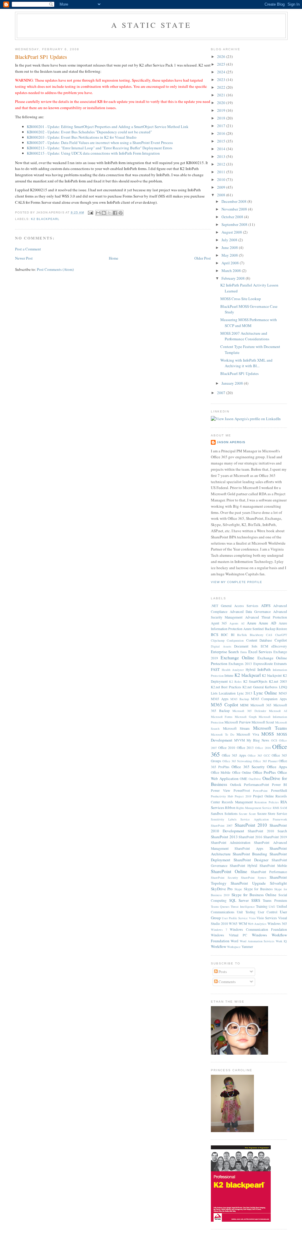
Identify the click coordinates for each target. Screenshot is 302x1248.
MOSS (267, 734)
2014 (221, 148)
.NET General (221, 605)
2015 (221, 141)
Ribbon (230, 807)
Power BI (279, 784)
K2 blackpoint (272, 675)
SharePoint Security (224, 877)
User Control (267, 912)
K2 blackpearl (45, 219)
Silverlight (278, 883)
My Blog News (258, 740)
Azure (251, 623)
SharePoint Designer (251, 859)
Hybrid (250, 669)
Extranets (280, 663)
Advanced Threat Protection (266, 617)
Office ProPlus (264, 772)
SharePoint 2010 (251, 825)
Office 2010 (226, 747)
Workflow (218, 946)
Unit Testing (246, 912)
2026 (221, 56)
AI (242, 623)
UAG (272, 906)
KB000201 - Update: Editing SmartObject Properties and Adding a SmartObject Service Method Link (107, 126)
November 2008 (234, 209)
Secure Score (247, 814)
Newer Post (24, 258)
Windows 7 (219, 929)
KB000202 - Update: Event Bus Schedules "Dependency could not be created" (89, 132)
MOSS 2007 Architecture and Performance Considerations (244, 336)
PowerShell (279, 790)
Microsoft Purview (237, 722)
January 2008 (232, 383)
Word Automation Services (257, 941)
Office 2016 (262, 748)
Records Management (237, 802)
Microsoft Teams (270, 728)
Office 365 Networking (237, 761)
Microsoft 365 (260, 705)
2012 (221, 164)
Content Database (259, 640)
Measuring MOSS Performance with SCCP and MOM (248, 322)
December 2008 (234, 201)
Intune (228, 675)
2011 (221, 171)
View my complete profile (236, 582)
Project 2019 (243, 796)
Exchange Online (237, 658)
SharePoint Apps (248, 848)
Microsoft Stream (236, 728)
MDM (244, 705)
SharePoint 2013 (224, 836)
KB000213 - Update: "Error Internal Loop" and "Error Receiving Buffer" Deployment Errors (99, 147)
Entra (243, 652)
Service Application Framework (263, 819)
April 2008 (230, 263)
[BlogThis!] (104, 213)
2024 (221, 72)
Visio (252, 918)
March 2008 (231, 270)
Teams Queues (220, 906)
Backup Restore (276, 629)
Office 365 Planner (265, 761)
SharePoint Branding (250, 854)
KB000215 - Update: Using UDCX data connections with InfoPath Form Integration (93, 153)
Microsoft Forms (222, 717)
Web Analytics (257, 924)
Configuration (235, 640)
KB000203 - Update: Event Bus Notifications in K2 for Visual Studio (82, 137)
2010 (221, 179)
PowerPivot (242, 790)
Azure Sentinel (253, 629)
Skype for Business (258, 889)
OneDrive (255, 779)
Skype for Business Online (254, 894)
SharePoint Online (229, 871)
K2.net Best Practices (226, 687)
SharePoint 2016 (250, 837)
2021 (221, 95)
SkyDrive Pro (222, 888)
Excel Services (260, 651)
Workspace (234, 947)
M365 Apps (220, 699)
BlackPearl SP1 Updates (41, 56)
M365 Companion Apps (269, 699)
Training (261, 906)
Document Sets (245, 646)
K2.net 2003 (278, 681)
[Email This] (98, 213)
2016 (221, 133)
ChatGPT (281, 635)
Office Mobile (221, 772)
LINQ (283, 687)
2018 (221, 118)
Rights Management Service (254, 808)
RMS (276, 808)
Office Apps (277, 766)
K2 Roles (235, 681)
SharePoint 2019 (275, 837)
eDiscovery (279, 646)
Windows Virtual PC (229, 935)
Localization (227, 693)
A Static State (151, 25)
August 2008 (232, 232)
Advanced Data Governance (250, 611)
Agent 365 (219, 623)
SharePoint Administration (230, 842)
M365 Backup (239, 699)
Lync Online (265, 693)
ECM (264, 646)
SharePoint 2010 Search (267, 831)
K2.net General (253, 687)
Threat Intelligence (243, 906)
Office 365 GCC (259, 755)
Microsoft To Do (222, 734)
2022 (221, 87)
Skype (238, 889)
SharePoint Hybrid (243, 865)
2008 (221, 195)
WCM (243, 923)
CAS (269, 635)
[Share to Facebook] (115, 213)
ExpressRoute (263, 663)
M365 (283, 693)
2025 (221, 64)
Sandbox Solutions (224, 813)
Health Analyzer (233, 670)
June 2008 (230, 247)
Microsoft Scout (263, 722)
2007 (221, 392)
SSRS (255, 900)
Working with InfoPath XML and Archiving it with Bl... (246, 363)
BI (232, 634)
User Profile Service (234, 918)
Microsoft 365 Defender (249, 711)
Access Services (246, 605)
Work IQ (281, 941)
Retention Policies (266, 802)
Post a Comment (28, 249)
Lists (214, 693)
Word (234, 941)
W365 (233, 923)
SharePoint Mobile (273, 865)
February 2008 (233, 278)
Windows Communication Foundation (258, 929)
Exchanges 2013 (240, 663)
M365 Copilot (224, 705)
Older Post (202, 258)
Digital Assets (221, 646)
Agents (233, 623)
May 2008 (230, 255)
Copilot (281, 640)
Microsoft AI (278, 711)
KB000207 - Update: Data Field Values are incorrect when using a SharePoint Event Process (100, 142)
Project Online (263, 796)
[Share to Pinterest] (121, 213)
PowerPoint (260, 791)
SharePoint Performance (269, 872)
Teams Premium (275, 900)
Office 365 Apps (234, 755)
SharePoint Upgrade (248, 883)
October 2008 (232, 216)
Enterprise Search (225, 651)
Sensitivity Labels (224, 819)
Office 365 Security (248, 766)
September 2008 (234, 224)
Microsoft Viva (248, 734)
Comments (227, 981)
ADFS (265, 605)
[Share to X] (109, 213)
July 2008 (229, 239)
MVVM (239, 740)
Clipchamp (217, 640)
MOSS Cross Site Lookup (240, 298)
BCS (214, 634)
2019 (221, 110)
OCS (274, 740)
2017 (221, 125)
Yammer (247, 946)
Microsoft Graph (246, 717)
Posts (222, 971)
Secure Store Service (272, 813)
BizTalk (242, 635)
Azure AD (267, 623)
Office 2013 (245, 747)
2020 (221, 102)
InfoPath (264, 669)
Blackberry (256, 635)
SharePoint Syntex (253, 877)
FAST (215, 669)
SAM (283, 808)
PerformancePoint (256, 784)
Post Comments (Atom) (55, 269)
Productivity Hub (222, 796)
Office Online (241, 772)
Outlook (235, 784)
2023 (221, 79)
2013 (221, 156)
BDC (224, 634)
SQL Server (239, 900)
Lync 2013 (244, 693)
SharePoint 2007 (222, 825)
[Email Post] (90, 212)
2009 (221, 187)
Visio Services (267, 918)
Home (113, 258)
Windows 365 (277, 923)
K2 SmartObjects (255, 681)
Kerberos (271, 687)
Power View (220, 790)
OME (243, 778)
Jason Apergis (231, 442)
